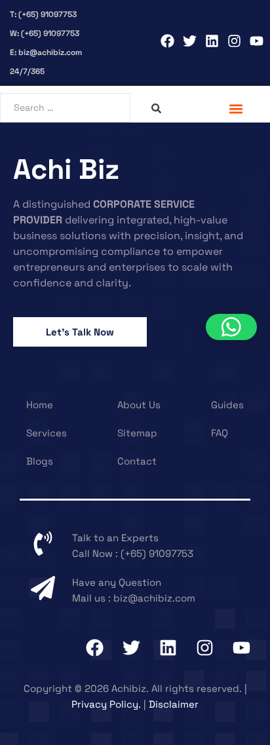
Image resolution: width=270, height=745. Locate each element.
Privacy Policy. (106, 704)
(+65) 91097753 (157, 553)
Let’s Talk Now (80, 332)
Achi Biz (66, 169)
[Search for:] (66, 107)
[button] (236, 108)
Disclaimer (174, 704)
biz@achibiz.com (154, 598)
